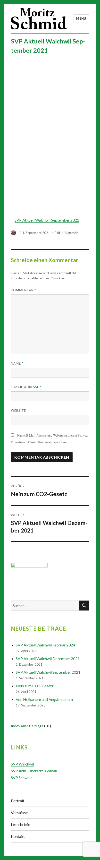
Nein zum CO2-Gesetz (35, 685)
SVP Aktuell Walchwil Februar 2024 (45, 645)
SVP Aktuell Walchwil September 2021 (47, 220)
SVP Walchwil (22, 764)
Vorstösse (19, 812)
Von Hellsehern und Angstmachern (44, 699)
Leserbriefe (20, 824)
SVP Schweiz (21, 777)
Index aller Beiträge (27, 725)
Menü (81, 18)
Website (18, 411)
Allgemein (71, 233)
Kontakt (18, 836)
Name (17, 363)
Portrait (17, 800)
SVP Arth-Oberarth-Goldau (34, 770)
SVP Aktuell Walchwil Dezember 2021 (48, 658)
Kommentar (23, 290)
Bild (57, 233)
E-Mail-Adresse (26, 387)
